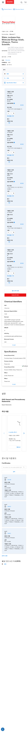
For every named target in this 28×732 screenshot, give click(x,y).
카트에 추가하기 (15, 295)
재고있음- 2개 (10, 196)
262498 (9, 479)
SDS (8, 73)
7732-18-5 (7, 60)
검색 (14, 471)
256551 (9, 533)
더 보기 (14, 345)
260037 (9, 506)
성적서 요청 (4, 555)
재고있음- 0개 (10, 116)
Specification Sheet (11, 82)
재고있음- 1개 (10, 235)
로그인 (22, 105)
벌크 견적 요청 (15, 290)
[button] (2, 729)
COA (8, 78)
